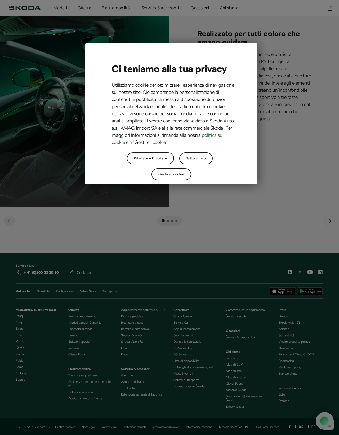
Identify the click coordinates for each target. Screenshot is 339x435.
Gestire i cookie (171, 174)
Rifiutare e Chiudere (150, 158)
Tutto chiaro (196, 158)
